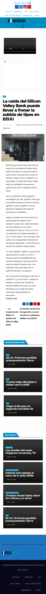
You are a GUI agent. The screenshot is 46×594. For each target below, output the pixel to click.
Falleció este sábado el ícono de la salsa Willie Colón (19, 475)
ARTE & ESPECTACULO (13, 15)
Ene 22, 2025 (12, 388)
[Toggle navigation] (23, 26)
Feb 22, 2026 (11, 457)
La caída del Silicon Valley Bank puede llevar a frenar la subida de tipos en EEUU (21, 110)
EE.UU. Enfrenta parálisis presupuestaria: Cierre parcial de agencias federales (21, 361)
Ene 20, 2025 (12, 413)
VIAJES (36, 15)
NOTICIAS (9, 11)
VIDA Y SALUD (34, 11)
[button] (42, 26)
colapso (18, 125)
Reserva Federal (32, 125)
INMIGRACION (27, 15)
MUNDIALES (18, 11)
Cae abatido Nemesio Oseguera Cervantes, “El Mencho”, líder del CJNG (20, 453)
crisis (23, 125)
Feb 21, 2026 (11, 479)
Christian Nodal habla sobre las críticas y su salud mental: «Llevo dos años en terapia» (22, 499)
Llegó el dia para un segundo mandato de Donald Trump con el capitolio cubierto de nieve (22, 410)
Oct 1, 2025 (11, 364)
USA (25, 11)
